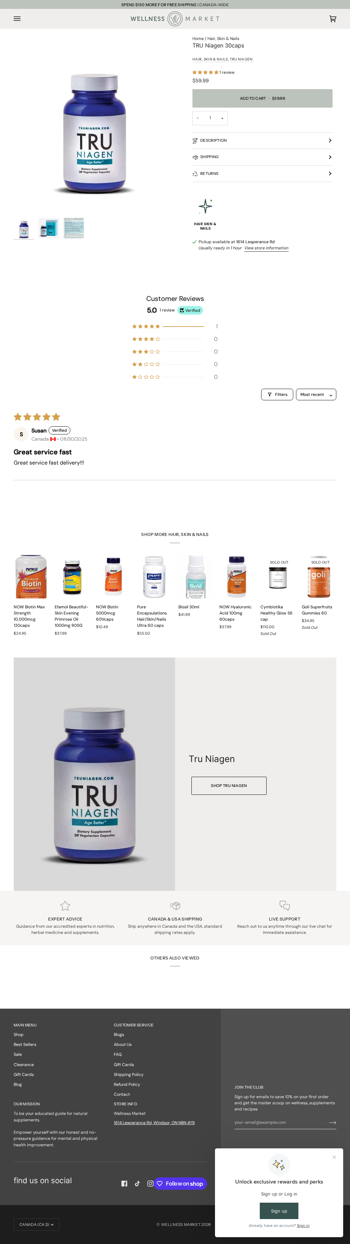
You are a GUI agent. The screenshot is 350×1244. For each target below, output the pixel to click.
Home (198, 38)
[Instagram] (150, 1183)
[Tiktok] (137, 1183)
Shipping (209, 156)
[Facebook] (124, 1183)
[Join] (327, 1122)
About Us (123, 1044)
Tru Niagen (241, 59)
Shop (19, 1034)
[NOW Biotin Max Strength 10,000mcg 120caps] (31, 576)
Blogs (119, 1034)
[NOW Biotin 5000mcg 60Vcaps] (113, 576)
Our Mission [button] (27, 1104)
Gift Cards (24, 1074)
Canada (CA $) (34, 1224)
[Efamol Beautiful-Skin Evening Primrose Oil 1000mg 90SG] (72, 576)
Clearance (24, 1064)
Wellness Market (181, 1224)
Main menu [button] (25, 1025)
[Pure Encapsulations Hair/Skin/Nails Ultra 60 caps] (154, 576)
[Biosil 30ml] (195, 576)
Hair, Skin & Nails (223, 38)
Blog (18, 1084)
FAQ (118, 1054)
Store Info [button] (125, 1104)
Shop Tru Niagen (229, 785)
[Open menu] (24, 19)
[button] (205, 72)
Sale (18, 1054)
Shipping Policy (129, 1074)
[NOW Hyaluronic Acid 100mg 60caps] (236, 576)
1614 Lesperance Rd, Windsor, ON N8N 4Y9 (154, 1122)
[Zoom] (94, 125)
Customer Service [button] (133, 1025)
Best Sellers (25, 1044)
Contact (122, 1094)
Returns (209, 173)
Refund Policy (127, 1084)
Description (213, 140)
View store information (266, 248)
